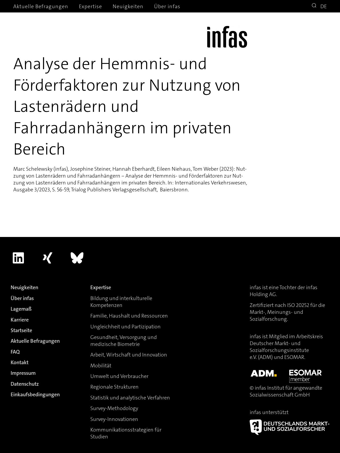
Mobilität (100, 365)
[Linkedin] (18, 258)
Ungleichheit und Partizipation (125, 326)
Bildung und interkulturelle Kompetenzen (121, 302)
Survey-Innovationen (114, 419)
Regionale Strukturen (114, 386)
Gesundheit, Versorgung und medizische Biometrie (123, 341)
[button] (315, 6)
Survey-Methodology (114, 408)
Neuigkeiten (128, 6)
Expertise (90, 6)
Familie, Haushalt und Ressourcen (129, 315)
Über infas (167, 6)
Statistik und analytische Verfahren (130, 397)
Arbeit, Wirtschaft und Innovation (128, 354)
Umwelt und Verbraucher (119, 376)
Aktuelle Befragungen (40, 6)
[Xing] (48, 258)
